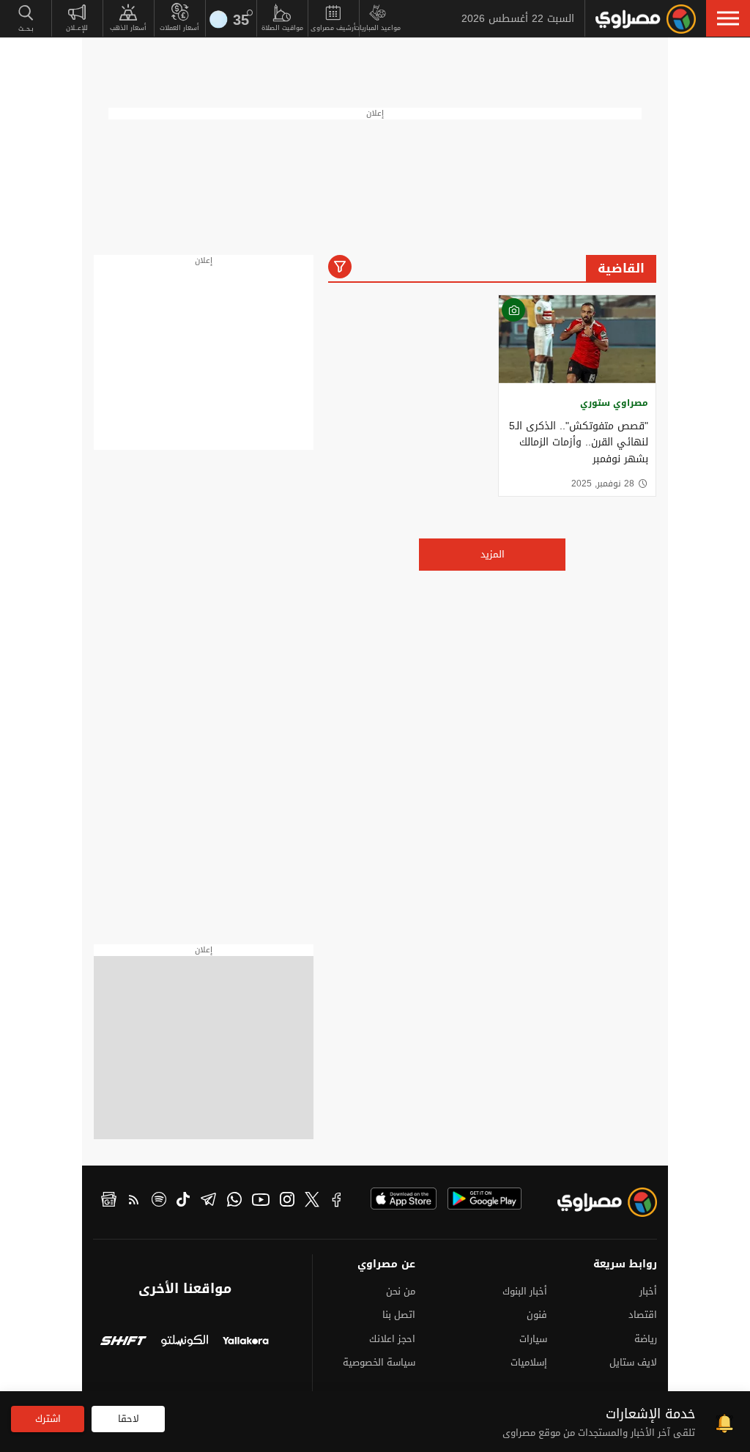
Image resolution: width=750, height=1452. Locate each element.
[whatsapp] (234, 1201)
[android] (484, 1199)
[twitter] (312, 1201)
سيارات (533, 1339)
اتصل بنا (398, 1314)
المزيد (492, 554)
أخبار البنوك (524, 1291)
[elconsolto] (184, 1342)
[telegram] (208, 1201)
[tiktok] (183, 1201)
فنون (537, 1314)
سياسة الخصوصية (379, 1362)
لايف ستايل (633, 1362)
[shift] (123, 1342)
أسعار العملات (179, 27)
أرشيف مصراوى (333, 27)
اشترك (48, 1419)
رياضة (645, 1339)
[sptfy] (159, 1201)
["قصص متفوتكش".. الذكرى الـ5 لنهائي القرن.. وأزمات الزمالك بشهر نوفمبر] (577, 339)
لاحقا (128, 1419)
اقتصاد (642, 1314)
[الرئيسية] (645, 19)
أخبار (648, 1291)
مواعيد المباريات (377, 27)
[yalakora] (245, 1342)
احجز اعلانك (392, 1339)
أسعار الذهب (128, 27)
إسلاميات (528, 1362)
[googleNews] (108, 1201)
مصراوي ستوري (614, 403)
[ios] (404, 1199)
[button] (728, 18)
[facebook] (337, 1201)
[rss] (134, 1201)
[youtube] (261, 1201)
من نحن (400, 1291)
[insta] (287, 1201)
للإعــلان (77, 27)
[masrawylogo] (613, 1206)
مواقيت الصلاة (282, 27)
